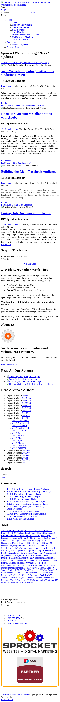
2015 (26, 453)
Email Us (12, 620)
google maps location (17, 623)
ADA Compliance (20, 40)
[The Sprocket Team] (16, 384)
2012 (26, 460)
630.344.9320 (14, 615)
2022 (26, 405)
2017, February (19, 445)
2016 (26, 450)
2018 (26, 415)
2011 (25, 463)
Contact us (11, 42)
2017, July (17, 433)
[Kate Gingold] (14, 381)
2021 (26, 408)
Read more (6, 103)
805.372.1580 (14, 618)
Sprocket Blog (13, 47)
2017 (26, 418)
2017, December (20, 420)
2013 (26, 458)
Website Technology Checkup (25, 35)
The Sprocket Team (9, 129)
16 (8, 516)
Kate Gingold (7, 86)
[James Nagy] (13, 379)
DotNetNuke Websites (22, 25)
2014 (26, 455)
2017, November (20, 423)
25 (8, 494)
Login (3, 10)
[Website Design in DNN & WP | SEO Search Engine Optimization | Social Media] (30, 5)
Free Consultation (9, 365)
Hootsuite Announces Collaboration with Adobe (22, 105)
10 (8, 514)
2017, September (20, 428)
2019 (26, 413)
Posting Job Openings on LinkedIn (16, 205)
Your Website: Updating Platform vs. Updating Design (25, 62)
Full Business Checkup (22, 37)
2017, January (19, 448)
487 (8, 489)
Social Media (18, 32)
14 (8, 496)
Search (32, 12)
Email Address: (8, 256)
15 (8, 499)
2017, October (19, 425)
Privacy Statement (21, 694)
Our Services (12, 22)
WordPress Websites (21, 27)
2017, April (18, 440)
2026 (26, 395)
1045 (23, 381)
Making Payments (20, 44)
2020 (26, 410)
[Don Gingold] (14, 376)
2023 (26, 403)
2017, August (19, 430)
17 (21, 379)
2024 (26, 400)
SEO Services (18, 30)
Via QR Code (30, 264)
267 (8, 491)
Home (9, 20)
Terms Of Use (7, 694)
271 (28, 384)
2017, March (18, 443)
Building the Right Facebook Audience (18, 163)
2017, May (18, 438)
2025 (26, 398)
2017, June (18, 435)
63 (22, 376)
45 (8, 501)
